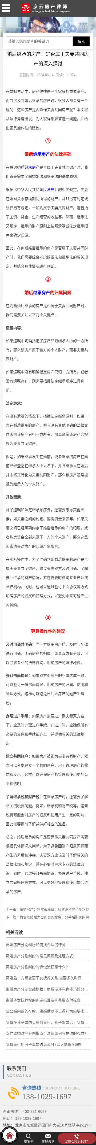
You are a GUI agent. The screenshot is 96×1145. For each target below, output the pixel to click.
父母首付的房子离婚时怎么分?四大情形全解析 (44, 1044)
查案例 (29, 1142)
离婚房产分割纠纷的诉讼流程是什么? (37, 967)
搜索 (81, 41)
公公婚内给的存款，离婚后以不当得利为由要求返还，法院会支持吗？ (48, 1011)
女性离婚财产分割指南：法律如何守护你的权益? (46, 1033)
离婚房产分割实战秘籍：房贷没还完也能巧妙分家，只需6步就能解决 (48, 989)
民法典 (48, 189)
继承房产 (41, 154)
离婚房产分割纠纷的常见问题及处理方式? (40, 956)
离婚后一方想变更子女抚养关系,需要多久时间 (44, 978)
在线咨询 (48, 1142)
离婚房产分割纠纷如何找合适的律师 (36, 945)
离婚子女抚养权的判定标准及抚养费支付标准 (43, 1000)
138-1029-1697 (76, 1141)
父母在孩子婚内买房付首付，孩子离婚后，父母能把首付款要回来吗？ (48, 1022)
